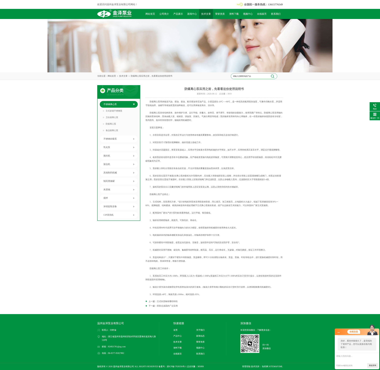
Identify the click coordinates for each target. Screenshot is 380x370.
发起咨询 (372, 365)
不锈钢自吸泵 (110, 139)
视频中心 (248, 14)
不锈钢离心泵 (110, 104)
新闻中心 (192, 14)
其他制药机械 (110, 172)
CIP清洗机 (108, 215)
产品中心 (177, 336)
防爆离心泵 (111, 124)
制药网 (264, 366)
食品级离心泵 (112, 130)
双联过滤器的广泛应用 (167, 306)
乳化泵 (106, 147)
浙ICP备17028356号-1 (176, 366)
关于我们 (200, 330)
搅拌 (105, 198)
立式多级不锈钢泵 (114, 111)
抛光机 (106, 156)
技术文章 (206, 14)
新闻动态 (200, 336)
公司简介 (164, 14)
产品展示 (178, 14)
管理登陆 (246, 366)
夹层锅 (106, 189)
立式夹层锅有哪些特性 (167, 301)
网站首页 (150, 14)
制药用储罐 (109, 181)
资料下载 (234, 14)
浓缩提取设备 (110, 206)
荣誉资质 (220, 14)
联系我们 (276, 14)
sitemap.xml (276, 366)
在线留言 (262, 14)
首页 (175, 330)
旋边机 (106, 164)
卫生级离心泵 (112, 117)
